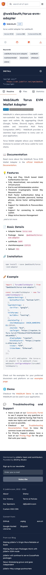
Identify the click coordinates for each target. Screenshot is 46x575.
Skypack (24, 526)
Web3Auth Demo (23, 394)
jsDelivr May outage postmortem (17, 569)
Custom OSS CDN (10, 509)
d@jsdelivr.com (29, 504)
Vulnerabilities (34, 34)
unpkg (23, 521)
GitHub (6, 521)
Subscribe (23, 479)
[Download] (40, 42)
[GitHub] (17, 42)
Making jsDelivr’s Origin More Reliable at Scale (21, 543)
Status (25, 494)
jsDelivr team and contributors (29, 457)
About (5, 494)
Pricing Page (25, 435)
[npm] (29, 42)
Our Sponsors (9, 504)
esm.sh (40, 521)
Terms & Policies (30, 499)
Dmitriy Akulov (20, 460)
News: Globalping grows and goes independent (18, 563)
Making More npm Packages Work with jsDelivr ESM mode (20, 550)
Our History (8, 499)
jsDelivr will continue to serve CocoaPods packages (21, 556)
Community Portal (35, 413)
